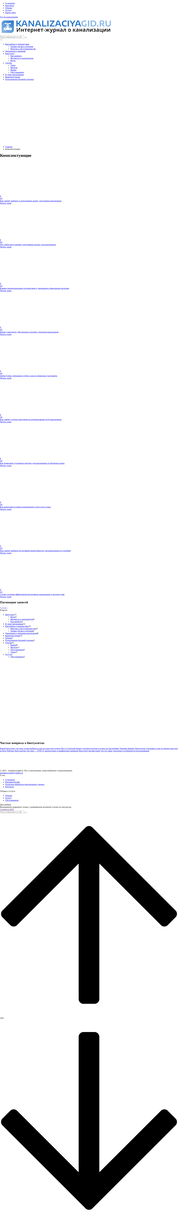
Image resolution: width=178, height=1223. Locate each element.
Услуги (8, 10)
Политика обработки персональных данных (24, 784)
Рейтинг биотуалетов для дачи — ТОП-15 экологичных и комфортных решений (42, 751)
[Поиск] (26, 37)
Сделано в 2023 (7, 809)
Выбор (13, 70)
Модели (13, 67)
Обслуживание (17, 72)
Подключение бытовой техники (19, 79)
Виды (13, 60)
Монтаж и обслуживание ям (23, 49)
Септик (8, 63)
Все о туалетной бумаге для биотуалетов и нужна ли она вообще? (90, 748)
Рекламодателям (12, 782)
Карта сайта (10, 12)
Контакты (9, 5)
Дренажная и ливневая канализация (21, 633)
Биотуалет (9, 53)
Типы (13, 65)
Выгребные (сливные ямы (17, 626)
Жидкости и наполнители (21, 58)
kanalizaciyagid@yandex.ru (11, 773)
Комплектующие (12, 77)
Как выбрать (16, 56)
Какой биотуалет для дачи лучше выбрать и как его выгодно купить (30, 748)
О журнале (10, 3)
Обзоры (8, 8)
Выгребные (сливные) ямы (17, 44)
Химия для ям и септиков (21, 46)
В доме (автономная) (14, 75)
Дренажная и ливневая (15, 51)
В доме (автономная (14, 624)
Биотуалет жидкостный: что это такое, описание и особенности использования (114, 751)
